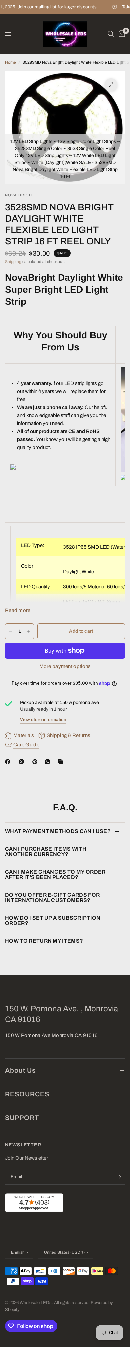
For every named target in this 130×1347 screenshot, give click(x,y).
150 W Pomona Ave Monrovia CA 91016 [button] (51, 1035)
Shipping (13, 261)
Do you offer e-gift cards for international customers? (52, 897)
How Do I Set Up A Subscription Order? (53, 920)
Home (10, 62)
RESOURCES (27, 1094)
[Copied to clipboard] (62, 762)
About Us (20, 1070)
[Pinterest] (36, 762)
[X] (23, 762)
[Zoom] (111, 84)
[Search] (110, 34)
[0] (120, 34)
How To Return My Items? (44, 941)
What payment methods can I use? (58, 831)
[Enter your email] (118, 1177)
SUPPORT (22, 1117)
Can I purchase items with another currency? (45, 851)
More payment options (65, 666)
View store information (43, 719)
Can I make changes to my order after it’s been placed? (55, 874)
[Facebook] (9, 762)
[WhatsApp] (49, 762)
